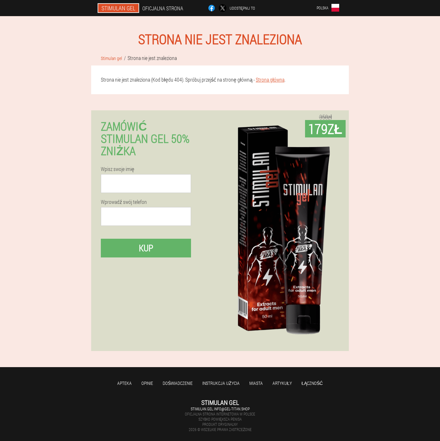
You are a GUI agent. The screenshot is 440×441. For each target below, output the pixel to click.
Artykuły (282, 383)
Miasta (256, 383)
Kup (146, 248)
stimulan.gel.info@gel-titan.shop (220, 408)
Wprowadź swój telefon (124, 202)
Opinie (147, 383)
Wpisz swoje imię (117, 169)
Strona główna (270, 79)
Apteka (124, 383)
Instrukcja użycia (221, 383)
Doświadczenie (178, 383)
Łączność (312, 383)
